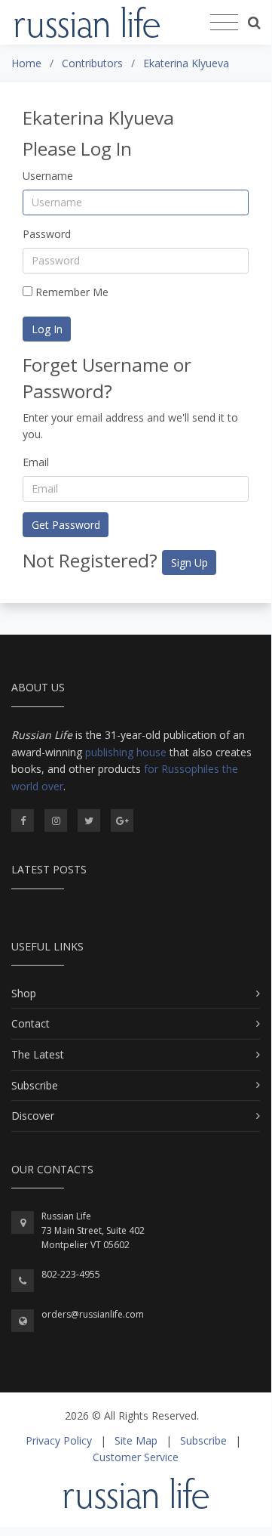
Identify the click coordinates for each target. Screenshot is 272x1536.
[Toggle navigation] (224, 22)
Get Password (66, 525)
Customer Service (136, 1457)
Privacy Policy (59, 1440)
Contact (30, 1023)
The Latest (37, 1054)
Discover (32, 1115)
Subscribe (34, 1085)
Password (47, 234)
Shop (23, 993)
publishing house (126, 752)
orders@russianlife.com (92, 1314)
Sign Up (189, 562)
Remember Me (70, 292)
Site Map (136, 1440)
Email (36, 462)
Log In (47, 329)
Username (48, 175)
